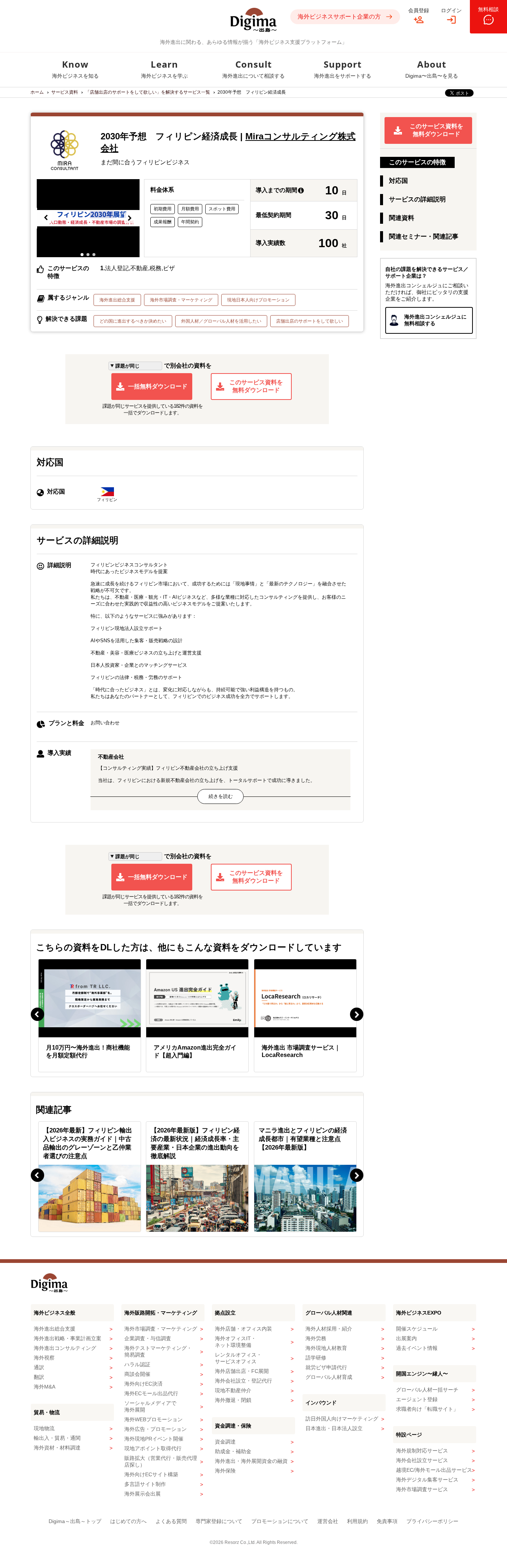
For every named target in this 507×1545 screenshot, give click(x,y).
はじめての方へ (128, 1521)
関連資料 (401, 218)
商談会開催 (137, 1374)
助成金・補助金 (233, 1451)
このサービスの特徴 (417, 162)
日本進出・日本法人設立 (334, 1428)
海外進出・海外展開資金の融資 (251, 1461)
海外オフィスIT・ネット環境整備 (235, 1341)
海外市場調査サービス (422, 1489)
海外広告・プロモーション (155, 1429)
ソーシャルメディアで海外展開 (150, 1406)
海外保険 (225, 1471)
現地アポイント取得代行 (152, 1448)
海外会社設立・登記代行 (243, 1381)
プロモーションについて (279, 1521)
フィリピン (107, 499)
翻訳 (39, 1377)
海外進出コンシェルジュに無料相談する (435, 320)
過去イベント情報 (417, 1348)
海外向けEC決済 (143, 1384)
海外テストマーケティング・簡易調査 (158, 1351)
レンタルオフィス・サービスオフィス (238, 1358)
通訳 (39, 1367)
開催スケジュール (417, 1329)
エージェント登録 (417, 1399)
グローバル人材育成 (328, 1377)
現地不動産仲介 (233, 1390)
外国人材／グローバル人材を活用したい (221, 321)
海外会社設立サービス (422, 1460)
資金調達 (225, 1442)
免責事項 (387, 1521)
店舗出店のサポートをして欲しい (309, 321)
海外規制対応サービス (422, 1451)
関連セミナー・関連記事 (423, 236)
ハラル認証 (137, 1364)
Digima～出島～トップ (75, 1521)
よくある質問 (171, 1521)
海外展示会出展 (142, 1494)
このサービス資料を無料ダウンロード (256, 386)
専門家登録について (219, 1521)
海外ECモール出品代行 (151, 1393)
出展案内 (406, 1338)
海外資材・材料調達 (57, 1448)
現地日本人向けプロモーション (258, 300)
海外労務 (315, 1338)
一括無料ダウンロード (157, 386)
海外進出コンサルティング (65, 1348)
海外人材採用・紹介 (328, 1329)
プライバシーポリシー (432, 1521)
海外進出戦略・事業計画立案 (67, 1338)
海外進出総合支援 (117, 300)
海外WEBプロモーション (153, 1419)
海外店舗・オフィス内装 (243, 1329)
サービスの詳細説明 (417, 199)
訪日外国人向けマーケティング (341, 1419)
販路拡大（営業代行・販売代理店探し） (160, 1461)
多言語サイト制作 (145, 1484)
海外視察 (44, 1358)
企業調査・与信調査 (147, 1338)
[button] (46, 218)
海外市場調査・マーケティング (181, 300)
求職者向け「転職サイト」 (427, 1409)
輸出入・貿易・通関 (57, 1438)
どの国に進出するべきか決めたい (132, 321)
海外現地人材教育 (326, 1348)
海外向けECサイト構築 (151, 1474)
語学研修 (315, 1358)
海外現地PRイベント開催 (153, 1439)
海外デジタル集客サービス (427, 1480)
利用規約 (357, 1521)
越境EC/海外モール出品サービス (434, 1470)
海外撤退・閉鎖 (233, 1400)
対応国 (398, 180)
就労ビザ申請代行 (326, 1367)
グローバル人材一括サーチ (427, 1390)
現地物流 (44, 1428)
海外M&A (44, 1387)
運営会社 (327, 1521)
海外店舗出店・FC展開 (242, 1371)
